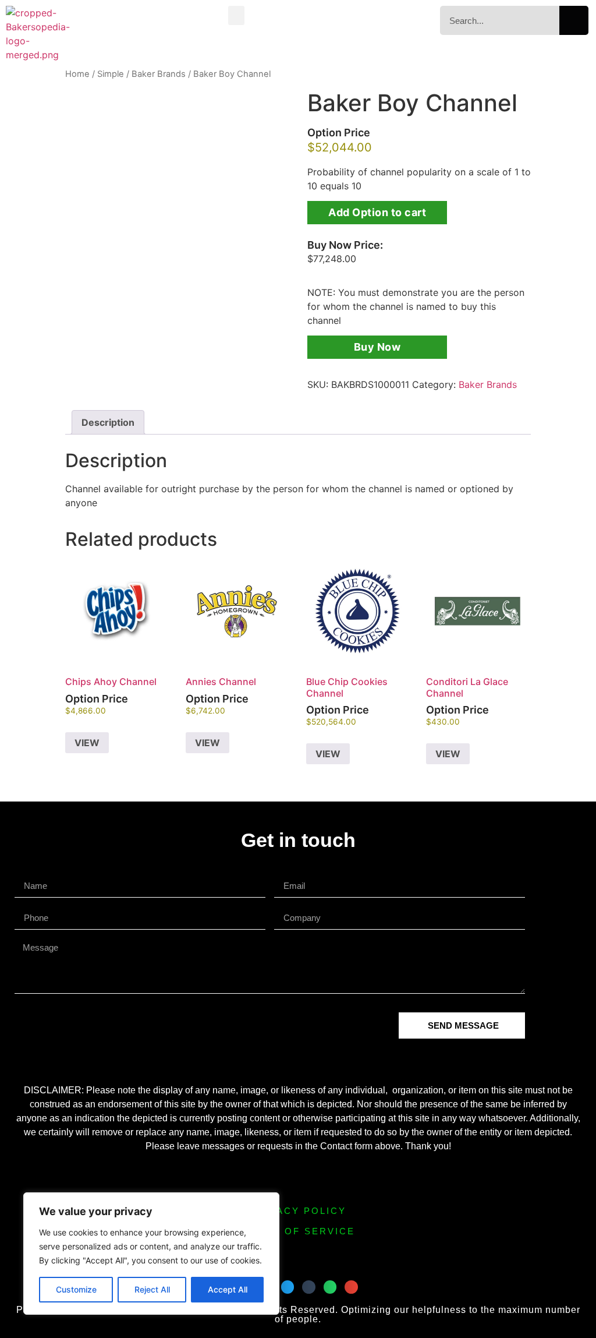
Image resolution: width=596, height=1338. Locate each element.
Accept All (227, 1289)
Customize (76, 1289)
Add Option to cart (377, 212)
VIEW (87, 743)
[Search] (573, 20)
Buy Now (377, 347)
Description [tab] (107, 422)
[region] (151, 1253)
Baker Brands (159, 74)
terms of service (298, 1231)
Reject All (152, 1289)
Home (77, 74)
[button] (236, 15)
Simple (110, 74)
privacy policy (298, 1211)
